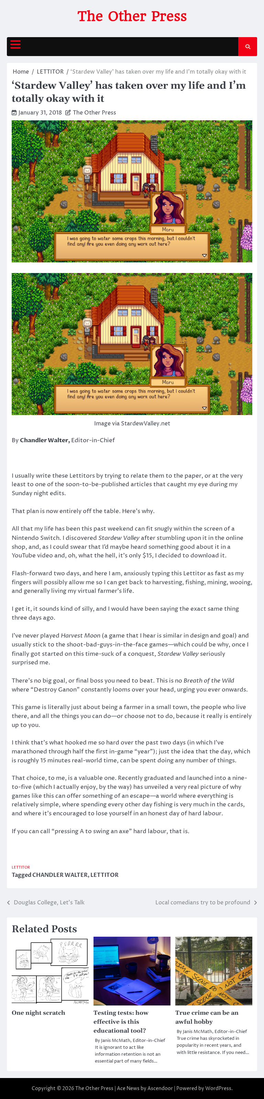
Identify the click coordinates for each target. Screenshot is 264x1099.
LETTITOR (21, 867)
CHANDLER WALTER (60, 875)
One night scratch (38, 1013)
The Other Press (132, 16)
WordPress (218, 1088)
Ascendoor (160, 1088)
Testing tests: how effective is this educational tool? (121, 1022)
